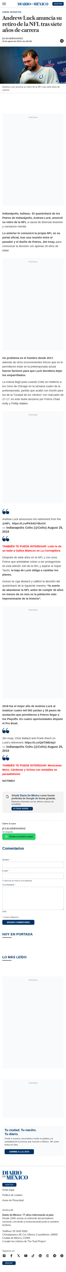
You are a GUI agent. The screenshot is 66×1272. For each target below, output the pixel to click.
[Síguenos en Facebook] (11, 1256)
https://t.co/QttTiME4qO (40, 742)
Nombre (6, 860)
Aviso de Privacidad (13, 1200)
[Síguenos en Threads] (47, 1256)
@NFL (6, 523)
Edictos (9, 1185)
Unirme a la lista (19, 1151)
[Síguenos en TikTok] (33, 1256)
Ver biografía (7, 832)
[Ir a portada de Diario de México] (33, 1175)
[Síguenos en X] (18, 1256)
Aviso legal (8, 1190)
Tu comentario (9, 885)
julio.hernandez (12, 38)
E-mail (5, 871)
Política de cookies (12, 1195)
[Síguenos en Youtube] (26, 1256)
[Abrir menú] (4, 4)
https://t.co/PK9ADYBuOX (29, 523)
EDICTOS (58, 4)
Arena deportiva (11, 12)
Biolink (9, 1263)
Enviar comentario (18, 922)
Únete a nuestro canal (21, 836)
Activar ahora (21, 809)
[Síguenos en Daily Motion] (62, 1256)
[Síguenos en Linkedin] (40, 1256)
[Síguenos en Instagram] (4, 1256)
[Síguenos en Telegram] (54, 1256)
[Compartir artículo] (62, 41)
